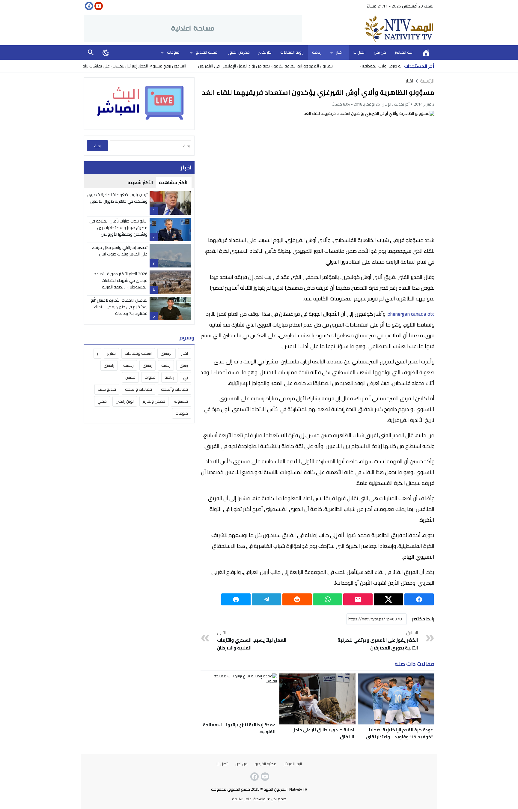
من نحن (380, 52)
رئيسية (128, 365)
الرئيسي (166, 353)
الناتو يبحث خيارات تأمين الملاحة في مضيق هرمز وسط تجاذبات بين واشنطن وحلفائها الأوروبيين (118, 227)
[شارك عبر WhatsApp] (327, 599)
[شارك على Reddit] (297, 599)
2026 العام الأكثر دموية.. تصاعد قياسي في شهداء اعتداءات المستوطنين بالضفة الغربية (120, 280)
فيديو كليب (107, 389)
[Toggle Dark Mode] (106, 52)
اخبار (339, 52)
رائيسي (109, 365)
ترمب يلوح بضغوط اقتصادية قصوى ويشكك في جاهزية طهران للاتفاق (117, 198)
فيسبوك (181, 401)
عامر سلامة (242, 798)
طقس (130, 377)
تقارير (111, 353)
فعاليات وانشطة (138, 389)
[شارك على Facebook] (419, 599)
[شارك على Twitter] (388, 599)
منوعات (173, 52)
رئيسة (166, 365)
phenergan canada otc (411, 314)
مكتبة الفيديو (207, 52)
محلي (102, 401)
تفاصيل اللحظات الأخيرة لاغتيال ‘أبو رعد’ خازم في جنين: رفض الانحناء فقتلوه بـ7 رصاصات (119, 307)
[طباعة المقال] (236, 599)
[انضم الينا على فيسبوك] (88, 6)
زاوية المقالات (292, 52)
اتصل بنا (359, 52)
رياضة (317, 52)
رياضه (169, 377)
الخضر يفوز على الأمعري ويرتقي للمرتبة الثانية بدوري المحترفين (378, 640)
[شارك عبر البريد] (358, 599)
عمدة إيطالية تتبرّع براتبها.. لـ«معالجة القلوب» (239, 728)
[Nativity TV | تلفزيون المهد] (368, 28)
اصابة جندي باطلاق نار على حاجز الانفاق (323, 733)
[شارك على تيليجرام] (266, 599)
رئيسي (147, 365)
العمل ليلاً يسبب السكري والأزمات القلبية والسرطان (251, 640)
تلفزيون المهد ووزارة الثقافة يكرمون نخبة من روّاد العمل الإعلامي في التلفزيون (288, 66)
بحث (91, 52)
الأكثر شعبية (140, 182)
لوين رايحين (125, 401)
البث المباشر (404, 52)
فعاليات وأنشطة (174, 389)
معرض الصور (239, 52)
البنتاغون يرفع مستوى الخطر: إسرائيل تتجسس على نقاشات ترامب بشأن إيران (147, 66)
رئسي (184, 365)
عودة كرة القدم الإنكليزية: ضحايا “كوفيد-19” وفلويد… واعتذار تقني (399, 733)
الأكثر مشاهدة (174, 182)
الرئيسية (425, 52)
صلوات (150, 377)
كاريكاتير (265, 52)
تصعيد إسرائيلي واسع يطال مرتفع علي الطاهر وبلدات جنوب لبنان (119, 250)
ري (185, 377)
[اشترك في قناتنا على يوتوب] (98, 6)
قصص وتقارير (154, 401)
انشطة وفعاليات (138, 353)
